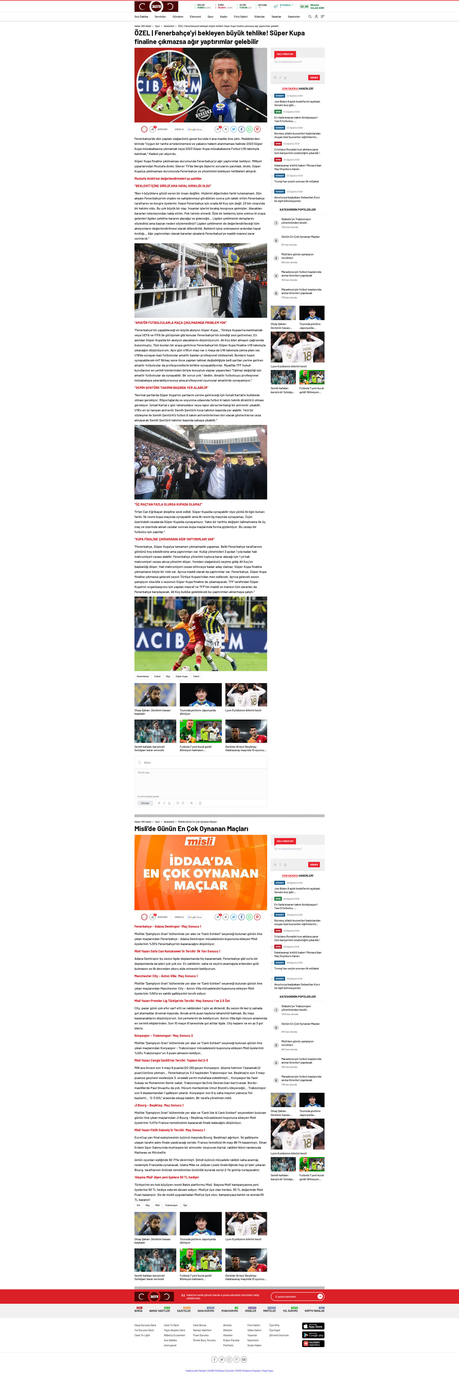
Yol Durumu (290, 1309)
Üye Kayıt (274, 1330)
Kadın (223, 16)
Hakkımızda (192, 1370)
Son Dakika (141, 16)
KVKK (239, 1370)
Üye (185, 1205)
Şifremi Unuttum (279, 1335)
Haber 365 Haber (143, 26)
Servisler (160, 16)
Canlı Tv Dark (171, 1325)
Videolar (259, 16)
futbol (157, 676)
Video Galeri (254, 1330)
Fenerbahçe (143, 676)
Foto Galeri (241, 16)
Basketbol (169, 26)
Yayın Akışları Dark (174, 1330)
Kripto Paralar (315, 1309)
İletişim (203, 1370)
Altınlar (227, 1325)
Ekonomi (195, 16)
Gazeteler (294, 16)
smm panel (170, 1345)
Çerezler (230, 1370)
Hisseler (250, 1309)
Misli (157, 1205)
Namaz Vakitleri (159, 1309)
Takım (196, 676)
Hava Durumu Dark (145, 1325)
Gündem (178, 16)
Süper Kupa (182, 676)
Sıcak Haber (254, 1345)
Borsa (138, 1309)
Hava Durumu (206, 1309)
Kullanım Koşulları (252, 1370)
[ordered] (177, 803)
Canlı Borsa (199, 1325)
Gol (138, 1205)
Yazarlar (276, 16)
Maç (168, 676)
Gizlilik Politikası (216, 1370)
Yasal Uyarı (267, 1370)
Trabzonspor (171, 1205)
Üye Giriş (274, 1325)
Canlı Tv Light (142, 1335)
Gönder (145, 803)
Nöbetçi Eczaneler (174, 1335)
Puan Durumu (229, 1309)
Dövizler (228, 1330)
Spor (211, 16)
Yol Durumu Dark (144, 1330)
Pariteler (269, 1309)
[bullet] (182, 803)
